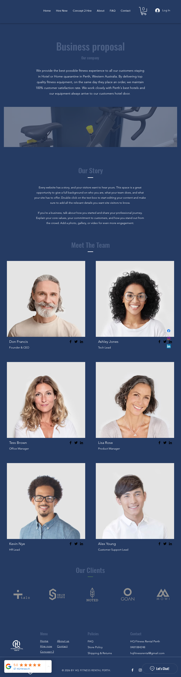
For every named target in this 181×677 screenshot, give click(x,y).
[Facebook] (169, 331)
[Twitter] (76, 341)
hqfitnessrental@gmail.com (147, 653)
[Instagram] (169, 338)
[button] (143, 11)
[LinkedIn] (169, 346)
